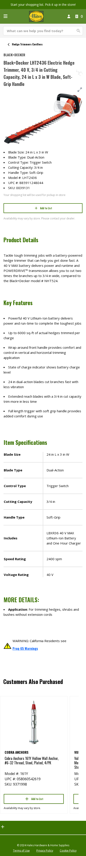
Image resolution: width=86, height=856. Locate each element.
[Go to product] (33, 722)
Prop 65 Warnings (25, 648)
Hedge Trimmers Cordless (27, 44)
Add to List (46, 208)
